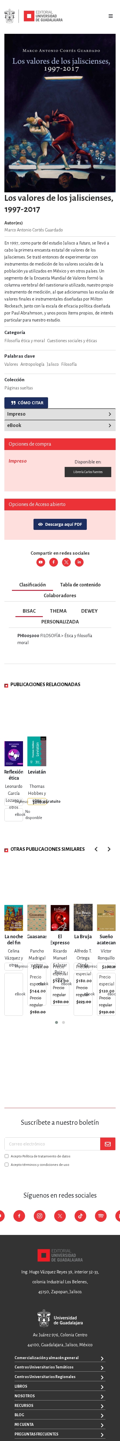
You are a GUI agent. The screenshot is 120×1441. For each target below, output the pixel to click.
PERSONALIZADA (60, 622)
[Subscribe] (107, 1144)
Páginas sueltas (18, 388)
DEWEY (89, 611)
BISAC (29, 611)
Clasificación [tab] (32, 585)
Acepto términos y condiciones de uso (40, 1165)
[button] (56, 1022)
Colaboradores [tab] (60, 595)
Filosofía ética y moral (24, 340)
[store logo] (33, 16)
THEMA (58, 611)
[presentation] (109, 849)
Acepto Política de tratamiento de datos (40, 1156)
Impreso (16, 414)
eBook (14, 425)
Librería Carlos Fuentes (88, 472)
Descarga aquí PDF (63, 524)
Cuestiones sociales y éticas (72, 340)
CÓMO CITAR (29, 402)
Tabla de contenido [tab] (80, 585)
